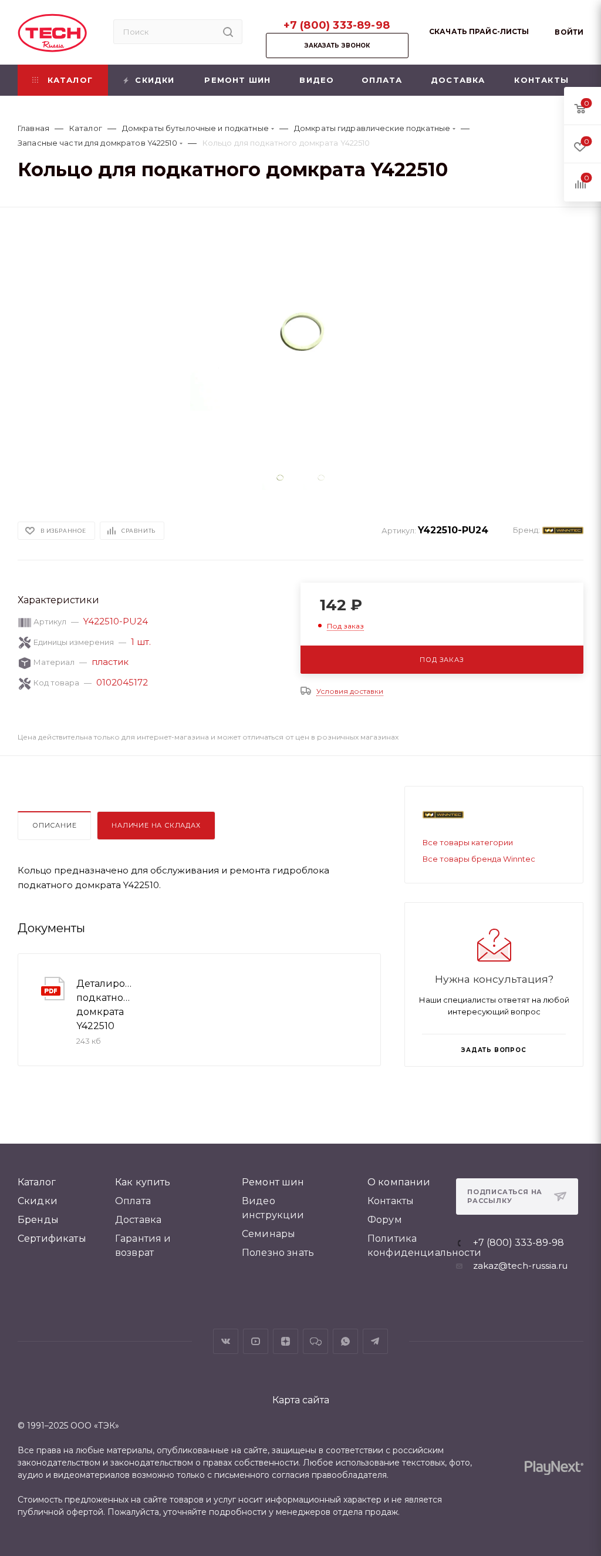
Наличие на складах (156, 825)
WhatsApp (345, 1341)
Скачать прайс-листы (479, 31)
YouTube (255, 1341)
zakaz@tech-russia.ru (520, 1265)
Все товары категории (468, 842)
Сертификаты (52, 1238)
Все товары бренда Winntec (479, 858)
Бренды (38, 1219)
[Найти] (228, 31)
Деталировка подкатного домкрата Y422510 (105, 1004)
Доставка (138, 1219)
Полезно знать (278, 1252)
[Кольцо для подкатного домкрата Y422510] (300, 337)
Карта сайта (300, 1400)
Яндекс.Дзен (285, 1341)
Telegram (375, 1341)
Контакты (390, 1201)
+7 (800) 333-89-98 (336, 25)
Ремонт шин (273, 1182)
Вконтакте (225, 1341)
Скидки (38, 1201)
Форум (384, 1219)
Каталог (37, 1182)
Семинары (268, 1233)
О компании (399, 1182)
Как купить (143, 1182)
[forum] (315, 1341)
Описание (54, 825)
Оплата (133, 1201)
